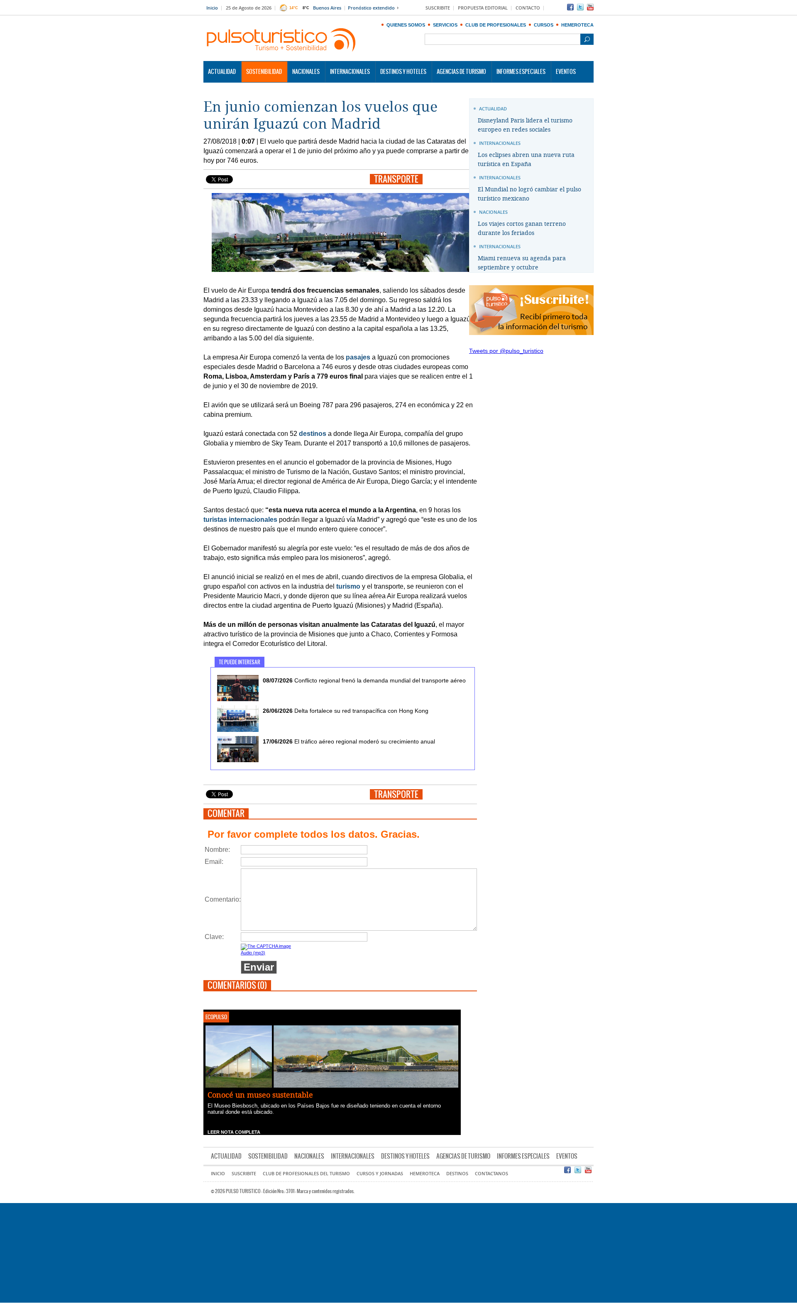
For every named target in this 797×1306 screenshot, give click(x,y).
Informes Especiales (520, 72)
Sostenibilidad (264, 72)
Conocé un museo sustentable (260, 1095)
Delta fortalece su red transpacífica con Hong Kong (345, 710)
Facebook (570, 7)
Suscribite (244, 1173)
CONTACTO (528, 8)
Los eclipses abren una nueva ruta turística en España (526, 160)
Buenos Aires (327, 8)
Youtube (590, 7)
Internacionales (350, 72)
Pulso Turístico (281, 40)
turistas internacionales (240, 519)
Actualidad (222, 72)
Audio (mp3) (253, 952)
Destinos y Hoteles (403, 72)
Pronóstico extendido (371, 8)
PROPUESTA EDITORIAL (483, 8)
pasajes (358, 357)
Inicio (212, 8)
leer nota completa (234, 1132)
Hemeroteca (577, 24)
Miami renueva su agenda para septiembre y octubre (522, 263)
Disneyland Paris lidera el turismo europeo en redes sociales (525, 125)
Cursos (543, 24)
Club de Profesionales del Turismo (306, 1173)
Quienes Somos (405, 24)
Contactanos (491, 1173)
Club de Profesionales (495, 24)
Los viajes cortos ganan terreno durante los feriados (522, 228)
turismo (348, 586)
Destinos (457, 1173)
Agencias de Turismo (461, 72)
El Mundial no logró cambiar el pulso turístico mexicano (529, 194)
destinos (312, 433)
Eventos (566, 72)
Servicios (445, 24)
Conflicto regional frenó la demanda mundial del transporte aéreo (364, 680)
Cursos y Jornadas (380, 1173)
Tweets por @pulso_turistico (506, 350)
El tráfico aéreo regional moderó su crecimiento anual (349, 741)
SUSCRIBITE (437, 8)
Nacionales (306, 72)
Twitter (580, 7)
